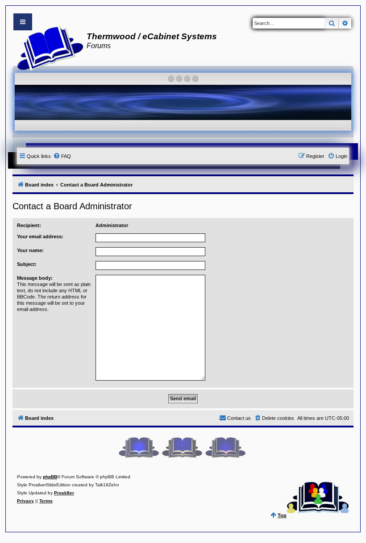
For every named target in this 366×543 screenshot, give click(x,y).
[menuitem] (62, 156)
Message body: (35, 278)
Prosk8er (64, 492)
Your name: (30, 250)
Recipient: (29, 225)
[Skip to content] (22, 21)
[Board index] (47, 47)
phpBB (50, 476)
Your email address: (40, 236)
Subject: (27, 264)
